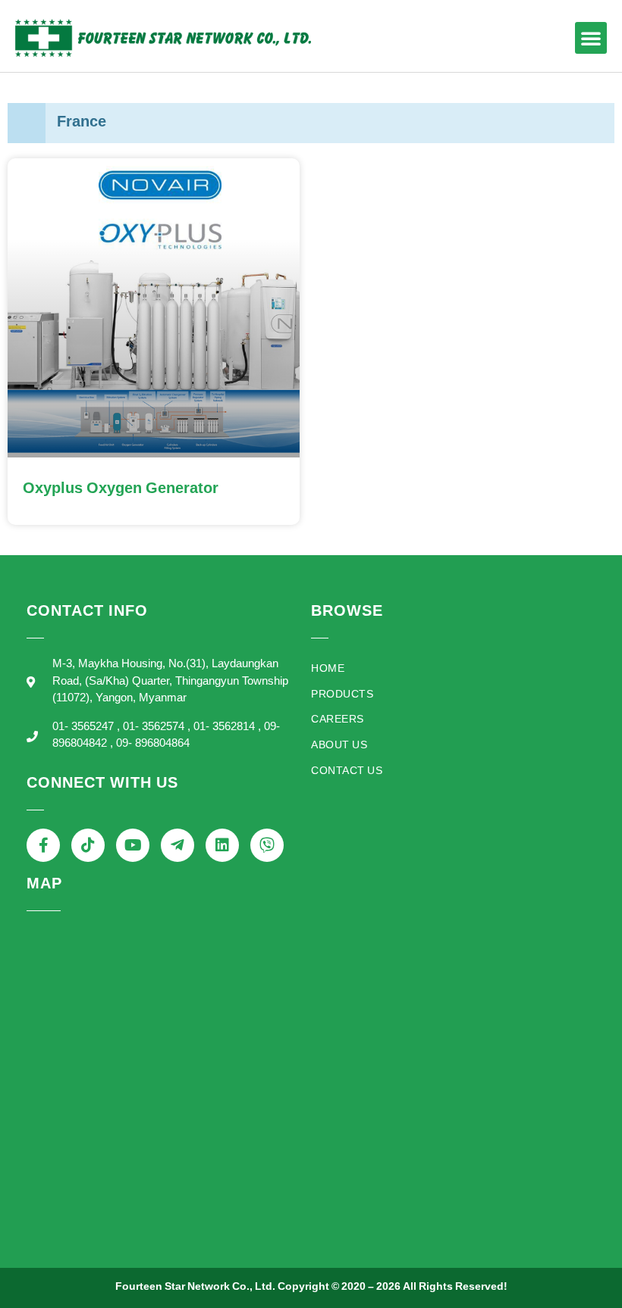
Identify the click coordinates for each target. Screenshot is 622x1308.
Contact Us (346, 771)
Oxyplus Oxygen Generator (120, 488)
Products (342, 694)
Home (327, 669)
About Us (339, 745)
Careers (337, 719)
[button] (591, 38)
